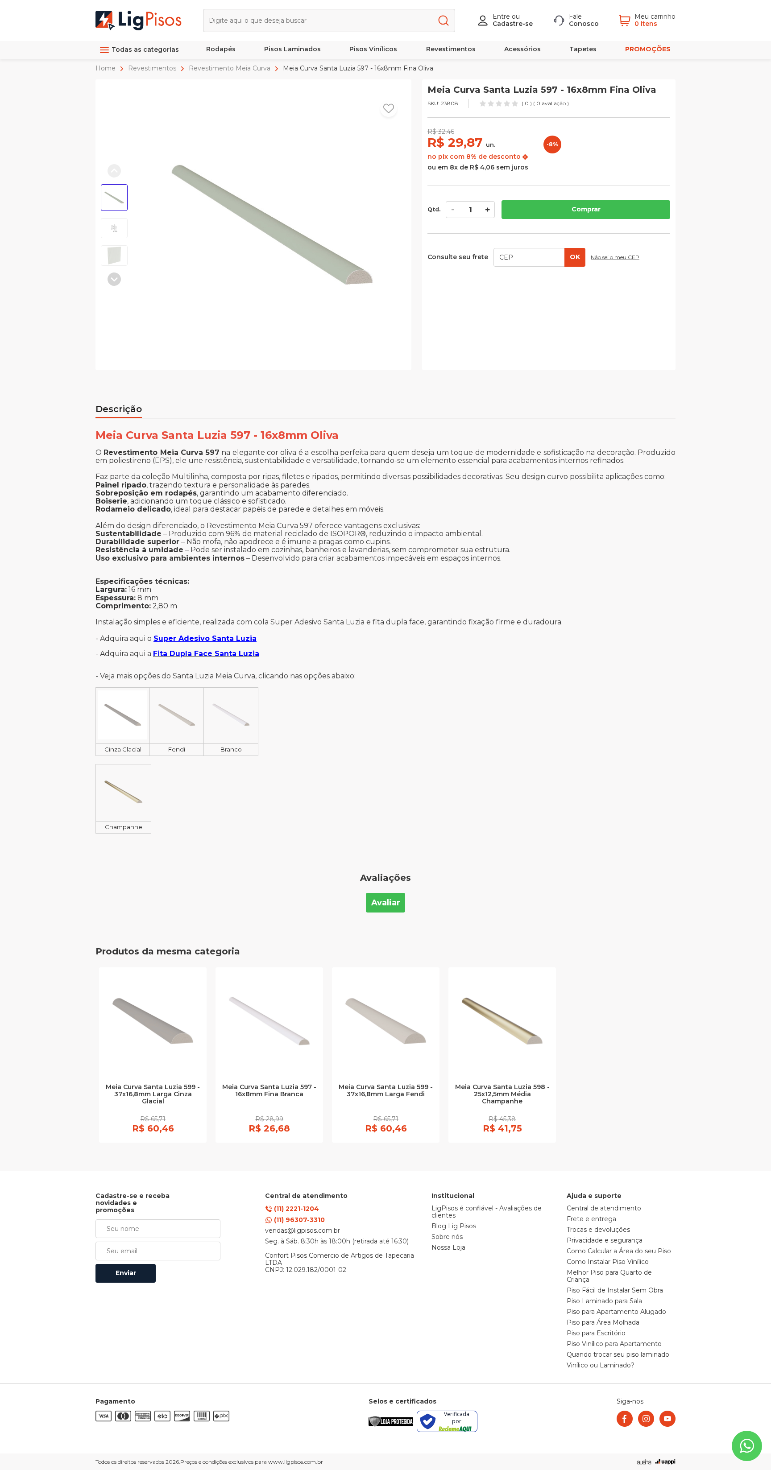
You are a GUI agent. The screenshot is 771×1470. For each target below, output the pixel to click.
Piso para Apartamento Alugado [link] (616, 1312)
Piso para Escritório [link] (596, 1333)
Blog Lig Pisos (453, 1226)
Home (106, 68)
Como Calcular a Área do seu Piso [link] (619, 1251)
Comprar (586, 209)
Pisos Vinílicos (373, 49)
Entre (501, 16)
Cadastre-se (513, 24)
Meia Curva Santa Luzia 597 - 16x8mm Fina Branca (269, 1091)
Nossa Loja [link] (448, 1247)
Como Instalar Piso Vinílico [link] (608, 1262)
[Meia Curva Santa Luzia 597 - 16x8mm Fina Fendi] (176, 737)
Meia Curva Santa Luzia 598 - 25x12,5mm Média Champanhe (502, 1094)
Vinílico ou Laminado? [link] (600, 1365)
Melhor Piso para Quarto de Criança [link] (609, 1276)
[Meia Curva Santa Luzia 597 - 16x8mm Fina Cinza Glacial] (122, 737)
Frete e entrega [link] (591, 1219)
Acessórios (522, 49)
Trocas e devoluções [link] (598, 1230)
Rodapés (221, 49)
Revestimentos (451, 49)
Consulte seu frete (457, 257)
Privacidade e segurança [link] (604, 1240)
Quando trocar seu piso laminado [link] (618, 1355)
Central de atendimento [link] (604, 1208)
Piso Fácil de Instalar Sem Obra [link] (615, 1290)
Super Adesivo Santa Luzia (205, 638)
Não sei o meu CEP (615, 257)
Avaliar (385, 903)
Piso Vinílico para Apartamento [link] (614, 1344)
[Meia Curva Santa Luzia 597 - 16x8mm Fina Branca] (231, 737)
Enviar (126, 1273)
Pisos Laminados (292, 49)
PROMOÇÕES (648, 49)
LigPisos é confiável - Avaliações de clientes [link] (486, 1212)
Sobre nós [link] (447, 1237)
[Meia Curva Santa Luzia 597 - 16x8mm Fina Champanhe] (123, 815)
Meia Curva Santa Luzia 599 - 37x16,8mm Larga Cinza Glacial (153, 1094)
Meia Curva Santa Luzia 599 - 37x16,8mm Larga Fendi (386, 1091)
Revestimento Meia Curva (229, 68)
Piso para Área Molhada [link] (603, 1322)
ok (575, 257)
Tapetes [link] (583, 49)
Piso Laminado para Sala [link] (604, 1301)
